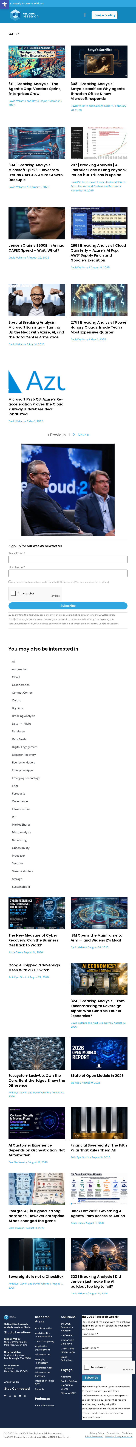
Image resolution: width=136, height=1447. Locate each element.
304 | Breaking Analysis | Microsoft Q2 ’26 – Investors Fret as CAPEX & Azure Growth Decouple (35, 172)
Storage (17, 879)
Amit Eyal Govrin (17, 977)
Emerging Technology (26, 778)
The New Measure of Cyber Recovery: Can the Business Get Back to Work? (33, 940)
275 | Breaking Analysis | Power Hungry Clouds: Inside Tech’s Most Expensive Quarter (98, 327)
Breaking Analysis (23, 716)
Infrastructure (21, 809)
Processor (18, 856)
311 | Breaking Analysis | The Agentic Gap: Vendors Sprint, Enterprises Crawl (34, 88)
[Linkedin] (15, 1396)
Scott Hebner (79, 186)
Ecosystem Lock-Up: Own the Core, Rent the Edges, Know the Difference (36, 1080)
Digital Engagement (24, 747)
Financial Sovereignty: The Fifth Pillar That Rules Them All (99, 1148)
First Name (16, 567)
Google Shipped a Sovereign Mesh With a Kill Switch (34, 968)
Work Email (16, 553)
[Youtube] (5, 1396)
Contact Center (22, 692)
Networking (19, 840)
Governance (20, 801)
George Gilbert (103, 106)
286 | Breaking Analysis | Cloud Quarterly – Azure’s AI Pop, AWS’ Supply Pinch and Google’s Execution (98, 253)
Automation (19, 669)
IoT (14, 817)
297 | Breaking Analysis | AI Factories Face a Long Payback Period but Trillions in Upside (99, 170)
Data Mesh (19, 739)
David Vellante (17, 101)
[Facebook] (20, 1396)
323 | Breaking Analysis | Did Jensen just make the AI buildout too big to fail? (96, 1281)
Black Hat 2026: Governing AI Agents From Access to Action (98, 1213)
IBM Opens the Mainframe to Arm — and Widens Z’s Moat (96, 938)
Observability (21, 848)
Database (18, 731)
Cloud (16, 677)
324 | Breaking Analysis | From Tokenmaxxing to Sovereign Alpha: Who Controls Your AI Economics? (98, 1008)
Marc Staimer (16, 1227)
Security (17, 863)
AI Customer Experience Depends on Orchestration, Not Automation (36, 1150)
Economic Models (23, 762)
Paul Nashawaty (17, 1162)
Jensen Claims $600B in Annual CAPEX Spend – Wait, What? (36, 248)
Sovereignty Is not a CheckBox (36, 1276)
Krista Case (14, 952)
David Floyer (39, 101)
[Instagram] (25, 1396)
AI (13, 661)
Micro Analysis (21, 832)
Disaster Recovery (24, 755)
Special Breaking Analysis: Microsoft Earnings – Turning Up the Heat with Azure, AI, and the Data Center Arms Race (36, 330)
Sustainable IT (21, 887)
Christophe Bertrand (106, 186)
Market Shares (21, 824)
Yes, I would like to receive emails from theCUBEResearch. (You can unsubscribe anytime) (60, 582)
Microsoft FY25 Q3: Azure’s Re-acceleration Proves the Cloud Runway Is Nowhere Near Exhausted (36, 407)
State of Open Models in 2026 (97, 1075)
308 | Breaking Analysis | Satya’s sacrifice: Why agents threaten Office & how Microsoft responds (98, 91)
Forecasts (18, 793)
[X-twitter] (10, 1396)
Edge (15, 786)
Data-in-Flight (21, 724)
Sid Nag (75, 1082)
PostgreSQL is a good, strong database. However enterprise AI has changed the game (36, 1215)
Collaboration (21, 685)
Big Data (17, 708)
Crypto (16, 700)
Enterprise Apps (22, 770)
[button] (4, 4)
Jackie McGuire (115, 182)
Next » (83, 434)
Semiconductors (22, 871)
